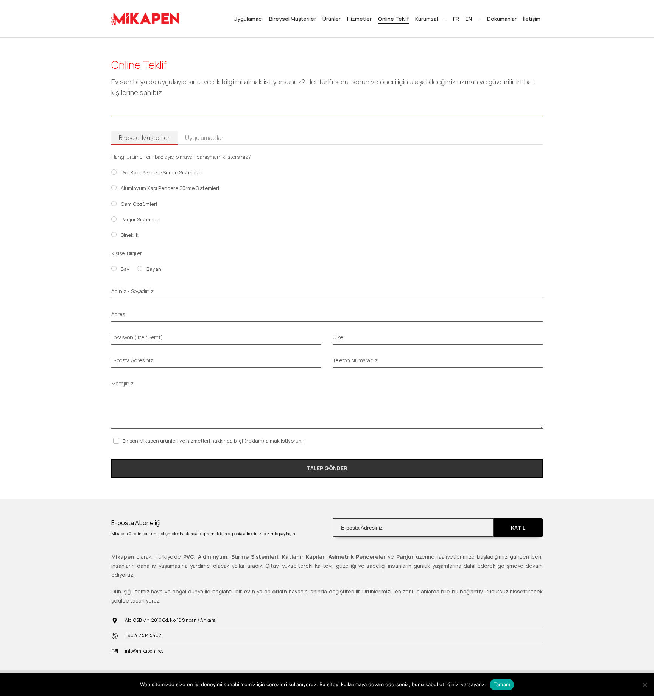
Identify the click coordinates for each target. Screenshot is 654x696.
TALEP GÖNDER (327, 468)
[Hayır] (644, 684)
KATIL (518, 527)
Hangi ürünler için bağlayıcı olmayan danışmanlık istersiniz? (181, 156)
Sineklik (130, 234)
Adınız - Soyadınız (132, 291)
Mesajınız (122, 383)
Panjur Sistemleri (140, 219)
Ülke (338, 337)
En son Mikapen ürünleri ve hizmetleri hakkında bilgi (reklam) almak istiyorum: (213, 440)
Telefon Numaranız (355, 360)
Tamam (502, 684)
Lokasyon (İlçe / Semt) (137, 337)
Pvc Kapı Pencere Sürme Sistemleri (161, 172)
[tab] (144, 138)
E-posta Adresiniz (132, 360)
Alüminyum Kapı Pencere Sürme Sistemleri (170, 188)
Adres (118, 314)
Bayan (153, 269)
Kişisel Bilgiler (126, 253)
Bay (125, 269)
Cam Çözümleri (139, 203)
